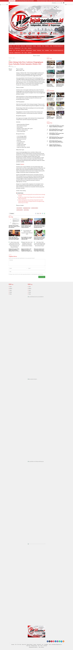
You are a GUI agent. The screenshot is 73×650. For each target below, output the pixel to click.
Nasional (34, 50)
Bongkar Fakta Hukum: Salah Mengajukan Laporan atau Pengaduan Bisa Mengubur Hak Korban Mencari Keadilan (26, 250)
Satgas (11, 290)
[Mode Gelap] (63, 3)
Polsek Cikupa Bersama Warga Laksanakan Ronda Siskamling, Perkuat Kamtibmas (56, 138)
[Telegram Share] (42, 213)
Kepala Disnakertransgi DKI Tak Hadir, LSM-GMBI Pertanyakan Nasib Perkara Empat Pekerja (50, 76)
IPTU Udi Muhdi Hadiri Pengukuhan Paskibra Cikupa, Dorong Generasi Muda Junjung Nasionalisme (56, 142)
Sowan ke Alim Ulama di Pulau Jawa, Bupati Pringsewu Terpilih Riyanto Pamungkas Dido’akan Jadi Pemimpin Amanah (56, 126)
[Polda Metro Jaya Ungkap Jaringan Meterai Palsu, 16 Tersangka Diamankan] (60, 113)
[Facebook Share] (36, 213)
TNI (14, 50)
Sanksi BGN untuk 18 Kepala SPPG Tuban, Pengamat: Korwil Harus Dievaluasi (14, 226)
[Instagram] (53, 641)
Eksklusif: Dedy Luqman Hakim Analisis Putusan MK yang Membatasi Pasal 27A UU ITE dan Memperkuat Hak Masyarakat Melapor (14, 250)
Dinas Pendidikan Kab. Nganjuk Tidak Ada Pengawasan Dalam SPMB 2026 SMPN (26, 238)
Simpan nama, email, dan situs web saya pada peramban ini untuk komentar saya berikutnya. (26, 274)
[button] (62, 3)
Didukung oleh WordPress (33, 647)
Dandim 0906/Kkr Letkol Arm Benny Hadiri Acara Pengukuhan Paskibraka (56, 134)
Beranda (10, 50)
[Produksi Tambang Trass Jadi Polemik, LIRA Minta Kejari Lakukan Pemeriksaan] (27, 221)
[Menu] (9, 3)
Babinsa (11, 288)
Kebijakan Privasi (17, 48)
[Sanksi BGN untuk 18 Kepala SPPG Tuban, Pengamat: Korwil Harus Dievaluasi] (14, 221)
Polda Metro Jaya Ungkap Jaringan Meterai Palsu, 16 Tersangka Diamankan (60, 117)
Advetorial (29, 48)
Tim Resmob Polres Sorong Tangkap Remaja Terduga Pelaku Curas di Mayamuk (60, 108)
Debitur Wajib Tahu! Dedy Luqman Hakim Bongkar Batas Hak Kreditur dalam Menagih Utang (14, 238)
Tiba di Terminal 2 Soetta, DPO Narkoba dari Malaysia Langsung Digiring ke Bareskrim (51, 108)
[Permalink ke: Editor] (9, 66)
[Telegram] (61, 641)
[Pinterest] (51, 641)
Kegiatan (22, 164)
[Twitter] (49, 641)
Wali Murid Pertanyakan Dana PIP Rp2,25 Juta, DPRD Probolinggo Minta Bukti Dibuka (50, 67)
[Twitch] (57, 641)
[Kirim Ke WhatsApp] (44, 213)
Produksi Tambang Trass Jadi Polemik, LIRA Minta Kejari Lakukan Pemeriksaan (26, 226)
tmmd (10, 286)
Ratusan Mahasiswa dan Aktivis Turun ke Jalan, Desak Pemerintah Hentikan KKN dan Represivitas (60, 76)
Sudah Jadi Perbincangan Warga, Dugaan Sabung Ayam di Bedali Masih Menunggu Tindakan (39, 238)
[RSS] (63, 641)
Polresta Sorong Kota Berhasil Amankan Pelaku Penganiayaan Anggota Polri (50, 99)
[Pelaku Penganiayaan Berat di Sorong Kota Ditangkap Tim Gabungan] (60, 95)
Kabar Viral (11, 48)
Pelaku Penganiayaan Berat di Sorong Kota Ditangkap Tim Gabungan (59, 99)
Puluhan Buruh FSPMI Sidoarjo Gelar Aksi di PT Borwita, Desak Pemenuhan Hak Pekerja (39, 226)
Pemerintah (39, 50)
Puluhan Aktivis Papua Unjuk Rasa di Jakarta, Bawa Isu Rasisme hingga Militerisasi (60, 85)
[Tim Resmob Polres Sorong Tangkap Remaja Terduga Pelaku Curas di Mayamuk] (60, 104)
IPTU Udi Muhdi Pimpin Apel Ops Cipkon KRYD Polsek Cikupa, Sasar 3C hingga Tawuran (56, 130)
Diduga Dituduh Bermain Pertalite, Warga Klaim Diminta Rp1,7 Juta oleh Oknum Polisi (51, 85)
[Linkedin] (55, 641)
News (22, 48)
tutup (7, 4)
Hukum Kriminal (29, 50)
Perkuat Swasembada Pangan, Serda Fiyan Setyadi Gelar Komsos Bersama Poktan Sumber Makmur (33, 0)
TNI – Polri (18, 50)
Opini (51, 50)
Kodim (11, 292)
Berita (26, 48)
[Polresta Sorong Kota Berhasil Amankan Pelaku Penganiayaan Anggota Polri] (51, 95)
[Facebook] (47, 641)
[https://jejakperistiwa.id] (36, 23)
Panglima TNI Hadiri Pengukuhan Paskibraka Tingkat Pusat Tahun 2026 (55, 145)
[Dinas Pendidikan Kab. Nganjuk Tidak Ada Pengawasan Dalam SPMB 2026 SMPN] (27, 233)
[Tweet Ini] (38, 213)
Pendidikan (47, 50)
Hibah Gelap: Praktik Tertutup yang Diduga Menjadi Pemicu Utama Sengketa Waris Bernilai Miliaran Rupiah (39, 250)
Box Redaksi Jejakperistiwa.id (58, 50)
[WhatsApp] (59, 641)
